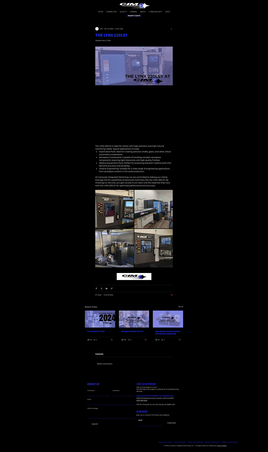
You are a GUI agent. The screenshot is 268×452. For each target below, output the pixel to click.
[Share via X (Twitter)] (101, 288)
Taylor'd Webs (221, 445)
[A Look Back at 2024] (100, 319)
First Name (90, 390)
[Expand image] (114, 209)
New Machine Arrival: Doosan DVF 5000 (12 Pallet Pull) (167, 332)
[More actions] (171, 29)
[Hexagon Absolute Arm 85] (134, 319)
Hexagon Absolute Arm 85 (132, 331)
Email (140, 420)
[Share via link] (112, 288)
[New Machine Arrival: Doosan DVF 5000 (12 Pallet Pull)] (168, 319)
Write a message (92, 408)
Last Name (116, 390)
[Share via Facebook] (96, 288)
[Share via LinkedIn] (107, 288)
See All (180, 307)
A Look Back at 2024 (96, 331)
